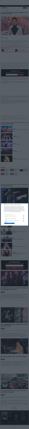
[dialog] (14, 214)
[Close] (26, 204)
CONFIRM (9, 223)
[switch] (23, 218)
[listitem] (14, 214)
